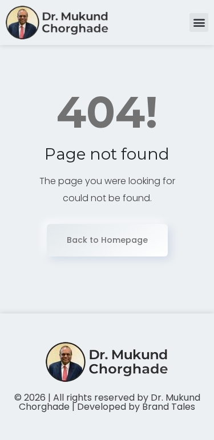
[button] (198, 22)
